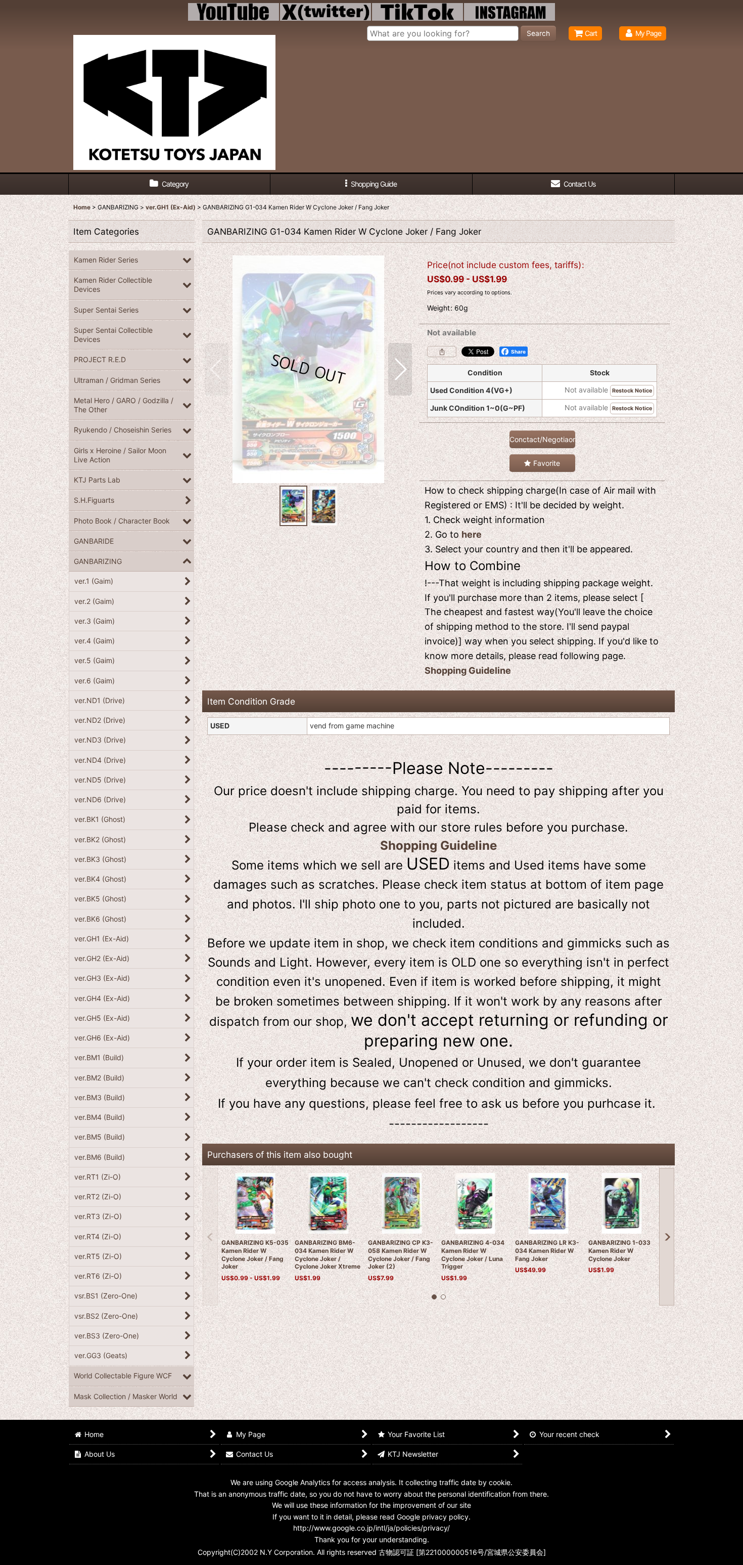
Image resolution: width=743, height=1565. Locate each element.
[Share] (441, 351)
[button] (371, 184)
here (471, 534)
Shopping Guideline (468, 670)
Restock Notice (632, 390)
